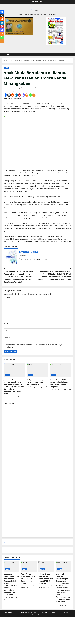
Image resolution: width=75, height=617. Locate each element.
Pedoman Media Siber (42, 612)
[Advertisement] (37, 420)
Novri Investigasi (9, 396)
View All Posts (41, 259)
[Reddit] (12, 95)
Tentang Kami (55, 612)
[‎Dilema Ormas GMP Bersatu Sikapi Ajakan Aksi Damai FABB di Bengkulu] (60, 370)
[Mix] (26, 95)
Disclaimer (65, 612)
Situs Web (7, 338)
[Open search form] (72, 54)
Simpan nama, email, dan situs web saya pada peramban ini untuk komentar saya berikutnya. (34, 346)
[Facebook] (5, 95)
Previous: (18, 275)
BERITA (6, 67)
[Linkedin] (16, 95)
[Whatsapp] (30, 95)
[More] (34, 95)
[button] (3, 54)
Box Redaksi (29, 612)
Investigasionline (10, 88)
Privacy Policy (37, 615)
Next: (54, 274)
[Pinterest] (19, 95)
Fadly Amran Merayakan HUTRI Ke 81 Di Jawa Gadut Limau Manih (37, 382)
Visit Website (26, 259)
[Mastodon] (23, 95)
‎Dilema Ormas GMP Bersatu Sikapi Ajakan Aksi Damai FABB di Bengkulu (59, 383)
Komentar (8, 297)
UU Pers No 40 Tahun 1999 (14, 612)
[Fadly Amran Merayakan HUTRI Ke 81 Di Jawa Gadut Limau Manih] (37, 370)
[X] (9, 95)
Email (6, 331)
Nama (6, 323)
